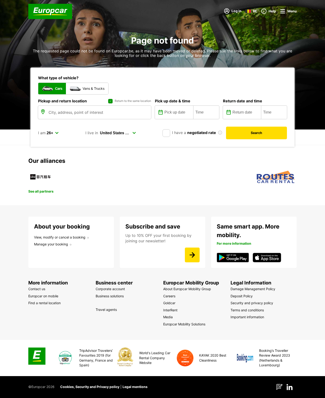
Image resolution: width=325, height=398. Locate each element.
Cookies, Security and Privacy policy (89, 387)
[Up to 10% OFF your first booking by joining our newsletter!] (192, 255)
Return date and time (242, 101)
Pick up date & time (172, 101)
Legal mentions (135, 387)
